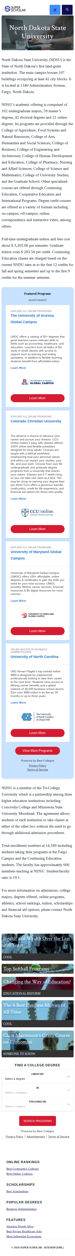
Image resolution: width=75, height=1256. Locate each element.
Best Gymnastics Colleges (22, 1168)
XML (60, 1247)
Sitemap (49, 1247)
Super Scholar (15, 8)
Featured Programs (37, 293)
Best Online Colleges (19, 1173)
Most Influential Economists (23, 1236)
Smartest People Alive (20, 1226)
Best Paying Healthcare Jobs (24, 1231)
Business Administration (21, 1209)
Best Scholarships (17, 1191)
